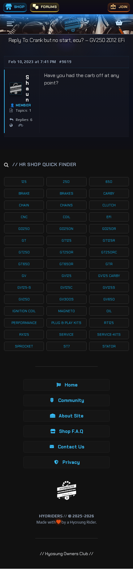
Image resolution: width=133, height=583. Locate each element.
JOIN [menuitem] (122, 6)
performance (24, 323)
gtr (109, 264)
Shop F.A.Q (71, 431)
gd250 (24, 229)
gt (24, 240)
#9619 (65, 61)
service (66, 334)
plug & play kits (66, 323)
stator (109, 346)
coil (66, 217)
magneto (66, 311)
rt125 (109, 323)
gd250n (66, 229)
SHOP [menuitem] (18, 6)
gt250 (24, 252)
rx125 (24, 334)
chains (66, 205)
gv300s (66, 299)
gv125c (66, 287)
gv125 (66, 276)
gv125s (109, 287)
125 (24, 181)
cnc (24, 217)
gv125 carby (109, 276)
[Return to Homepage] (67, 491)
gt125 (66, 240)
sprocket (24, 346)
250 (66, 181)
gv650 (109, 299)
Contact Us (71, 447)
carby (108, 193)
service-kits (109, 334)
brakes (66, 193)
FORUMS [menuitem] (48, 6)
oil (109, 311)
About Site (71, 416)
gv (24, 276)
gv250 (24, 299)
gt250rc (109, 252)
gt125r (109, 240)
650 (108, 181)
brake (24, 193)
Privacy (71, 462)
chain (24, 205)
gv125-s (24, 287)
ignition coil (24, 311)
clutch (109, 205)
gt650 (24, 264)
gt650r (66, 264)
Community (71, 400)
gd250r (109, 229)
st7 (66, 346)
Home (71, 385)
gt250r (66, 252)
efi (108, 217)
